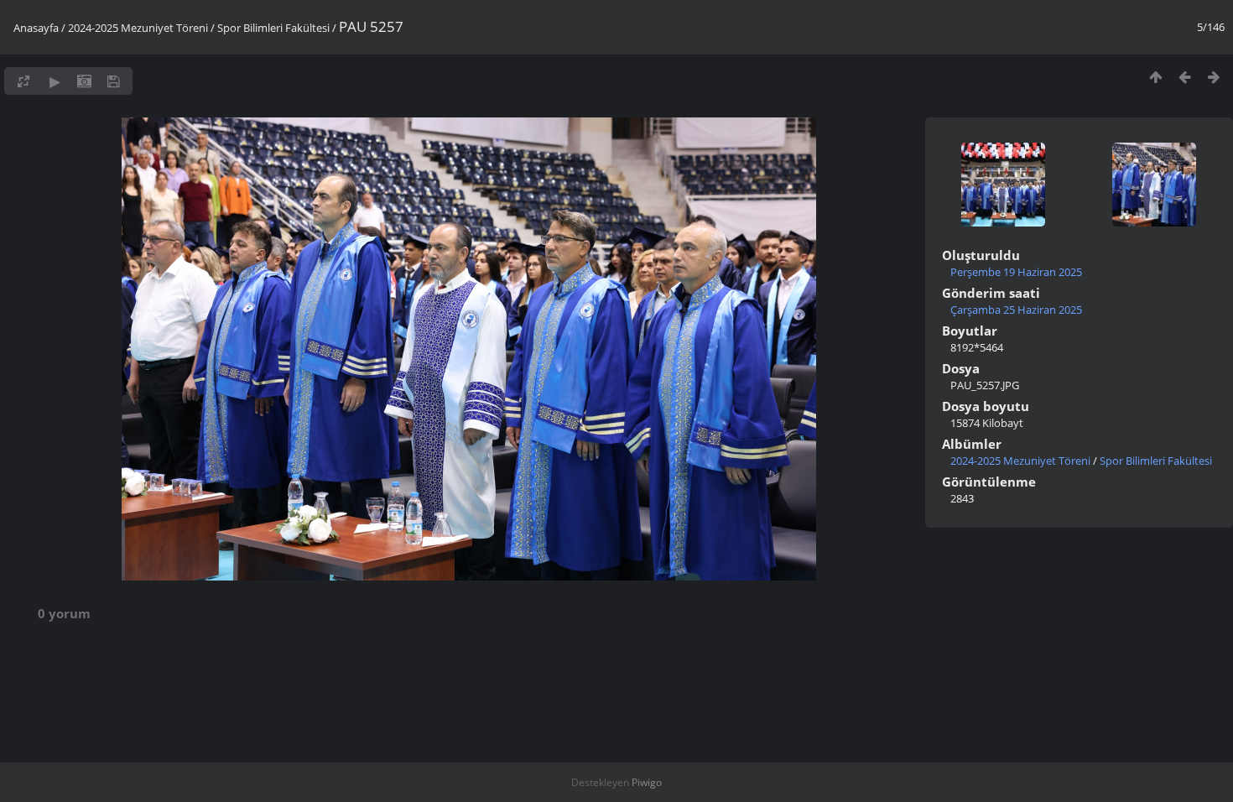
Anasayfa (36, 27)
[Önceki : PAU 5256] (1184, 76)
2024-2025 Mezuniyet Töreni (138, 27)
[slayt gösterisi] (55, 81)
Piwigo (647, 782)
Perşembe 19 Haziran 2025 (1016, 271)
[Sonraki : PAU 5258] (1214, 76)
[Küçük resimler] (1155, 76)
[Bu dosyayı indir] (113, 81)
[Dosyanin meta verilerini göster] (84, 81)
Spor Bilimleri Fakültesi (273, 27)
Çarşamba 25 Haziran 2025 (1016, 309)
